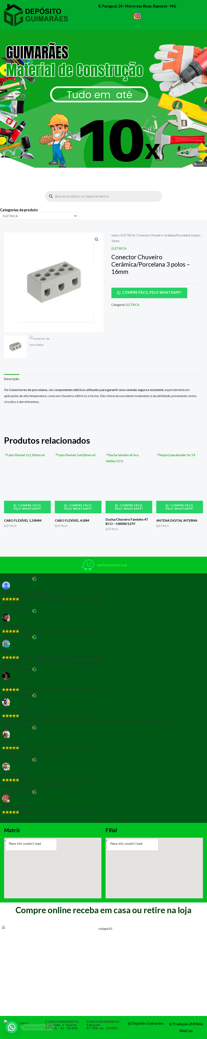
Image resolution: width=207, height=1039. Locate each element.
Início (114, 235)
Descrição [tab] (11, 379)
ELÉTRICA (128, 235)
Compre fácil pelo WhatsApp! (151, 292)
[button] (96, 239)
